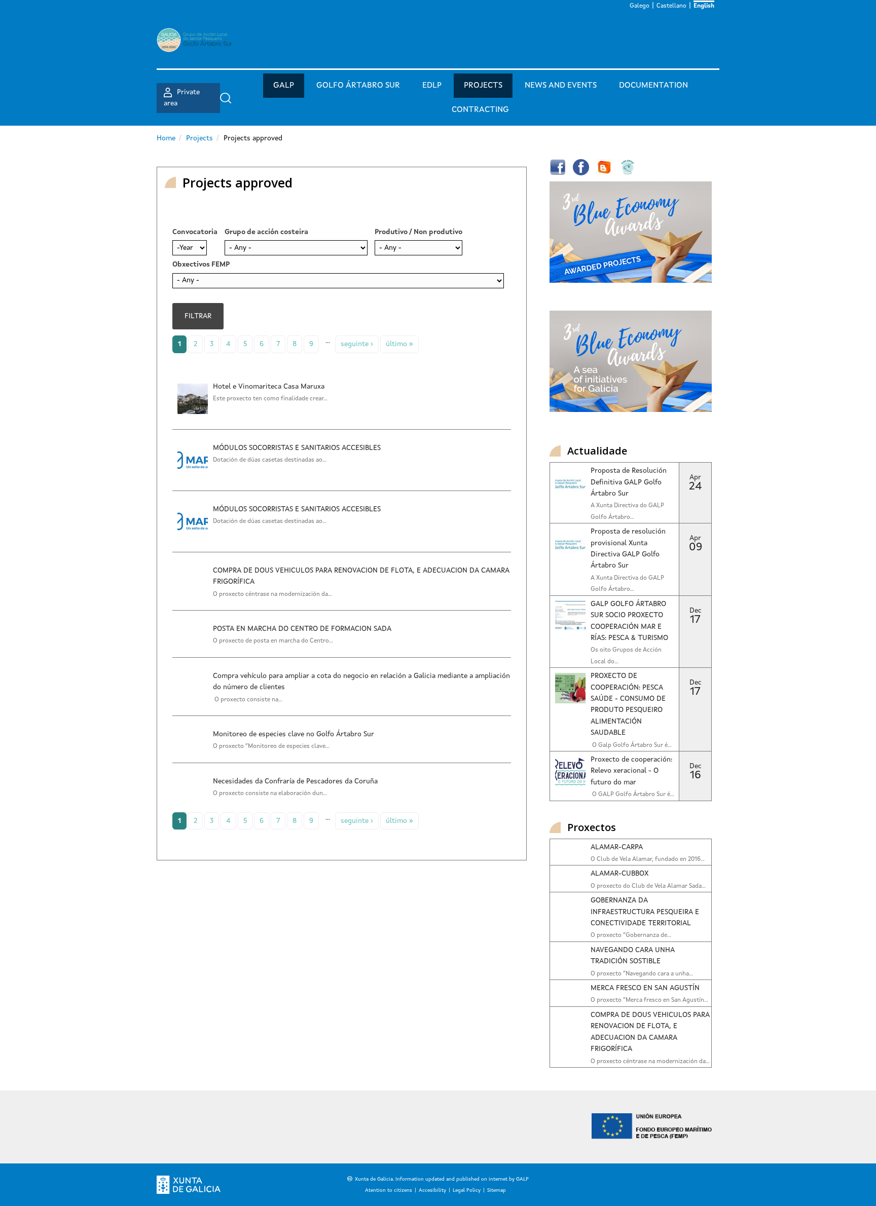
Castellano (671, 6)
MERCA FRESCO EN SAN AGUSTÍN (645, 988)
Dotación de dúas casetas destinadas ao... (269, 460)
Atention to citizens (388, 1190)
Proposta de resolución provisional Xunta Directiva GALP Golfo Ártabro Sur (628, 548)
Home (166, 138)
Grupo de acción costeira (266, 232)
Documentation (653, 86)
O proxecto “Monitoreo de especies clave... (271, 746)
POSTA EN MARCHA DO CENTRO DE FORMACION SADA (302, 628)
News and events (561, 86)
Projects (483, 86)
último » (399, 344)
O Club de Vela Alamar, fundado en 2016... (648, 859)
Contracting (480, 110)
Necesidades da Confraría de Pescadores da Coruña (295, 781)
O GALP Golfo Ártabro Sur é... (632, 795)
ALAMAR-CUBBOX (619, 873)
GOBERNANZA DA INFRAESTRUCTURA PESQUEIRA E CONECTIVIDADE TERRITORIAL (645, 912)
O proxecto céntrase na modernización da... (272, 594)
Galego (639, 6)
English (704, 6)
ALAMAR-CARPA (617, 847)
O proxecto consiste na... (247, 700)
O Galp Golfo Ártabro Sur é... (631, 745)
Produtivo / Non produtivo (418, 232)
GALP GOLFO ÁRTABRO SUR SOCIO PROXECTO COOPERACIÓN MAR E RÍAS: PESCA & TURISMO (629, 621)
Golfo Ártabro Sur (358, 86)
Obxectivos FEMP (201, 264)
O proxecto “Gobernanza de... (631, 935)
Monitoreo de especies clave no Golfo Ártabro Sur (293, 734)
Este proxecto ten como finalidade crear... (270, 399)
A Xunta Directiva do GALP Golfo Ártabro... (627, 511)
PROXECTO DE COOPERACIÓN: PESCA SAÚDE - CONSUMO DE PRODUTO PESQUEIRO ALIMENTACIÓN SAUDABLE (628, 704)
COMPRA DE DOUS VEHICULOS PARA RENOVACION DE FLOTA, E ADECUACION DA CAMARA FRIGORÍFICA (361, 576)
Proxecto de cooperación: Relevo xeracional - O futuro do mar (631, 771)
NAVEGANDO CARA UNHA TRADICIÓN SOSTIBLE (632, 956)
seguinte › (357, 344)
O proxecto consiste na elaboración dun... (270, 793)
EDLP (432, 86)
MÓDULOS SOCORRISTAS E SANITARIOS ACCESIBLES (297, 447)
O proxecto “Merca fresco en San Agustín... (649, 1000)
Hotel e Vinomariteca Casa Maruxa (268, 386)
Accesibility (432, 1190)
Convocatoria (194, 232)
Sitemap (496, 1190)
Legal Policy (467, 1190)
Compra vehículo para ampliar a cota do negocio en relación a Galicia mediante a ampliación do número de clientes (361, 681)
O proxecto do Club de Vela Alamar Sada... (648, 886)
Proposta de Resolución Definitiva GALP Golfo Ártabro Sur (629, 482)
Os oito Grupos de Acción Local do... (626, 655)
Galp (283, 86)
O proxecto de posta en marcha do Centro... (273, 641)
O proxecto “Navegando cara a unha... (642, 974)
